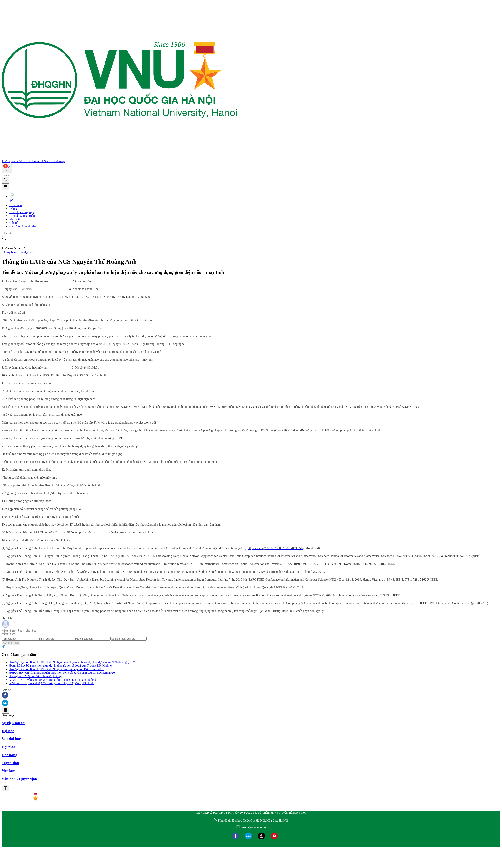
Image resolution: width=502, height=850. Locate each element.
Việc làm (8, 771)
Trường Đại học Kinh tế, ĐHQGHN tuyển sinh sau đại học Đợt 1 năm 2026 (56, 669)
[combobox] (7, 168)
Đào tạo (14, 208)
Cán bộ (13, 222)
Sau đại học (26, 252)
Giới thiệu (15, 205)
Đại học (8, 731)
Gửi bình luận (11, 642)
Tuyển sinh (10, 763)
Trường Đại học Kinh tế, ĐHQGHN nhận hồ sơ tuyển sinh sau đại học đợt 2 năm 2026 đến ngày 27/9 (72, 662)
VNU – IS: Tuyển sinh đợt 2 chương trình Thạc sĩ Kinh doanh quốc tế (52, 679)
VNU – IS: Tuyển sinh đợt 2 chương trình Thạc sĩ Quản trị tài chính (51, 683)
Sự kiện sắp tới (13, 723)
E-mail (36, 161)
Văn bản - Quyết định (19, 779)
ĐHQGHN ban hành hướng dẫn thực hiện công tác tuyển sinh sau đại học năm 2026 (62, 672)
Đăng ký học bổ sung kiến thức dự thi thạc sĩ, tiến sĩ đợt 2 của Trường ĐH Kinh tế (60, 665)
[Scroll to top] (5, 788)
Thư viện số (9, 161)
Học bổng (9, 755)
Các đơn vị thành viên (23, 226)
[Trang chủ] (119, 157)
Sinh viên (15, 219)
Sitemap (60, 161)
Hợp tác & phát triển (22, 215)
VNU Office (24, 161)
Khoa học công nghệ (22, 212)
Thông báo (9, 252)
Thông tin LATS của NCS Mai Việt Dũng (35, 676)
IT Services (47, 161)
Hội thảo (9, 747)
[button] (251, 695)
